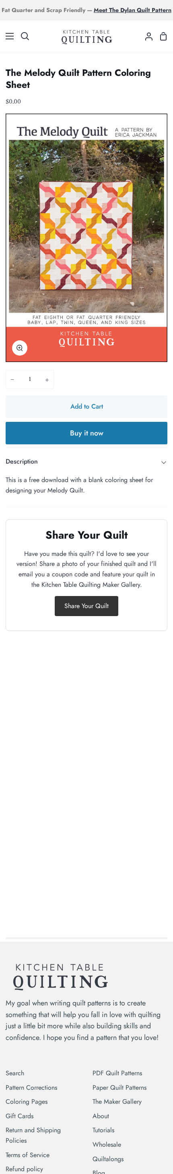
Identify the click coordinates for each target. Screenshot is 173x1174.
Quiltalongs (108, 1159)
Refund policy (24, 1169)
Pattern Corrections (31, 1087)
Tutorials (103, 1130)
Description (22, 461)
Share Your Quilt (86, 605)
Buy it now (86, 433)
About (101, 1116)
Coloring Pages (26, 1101)
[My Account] (145, 36)
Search (15, 1073)
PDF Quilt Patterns (117, 1073)
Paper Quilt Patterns (119, 1087)
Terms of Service (27, 1155)
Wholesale (107, 1144)
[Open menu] (7, 36)
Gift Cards (19, 1116)
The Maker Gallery (117, 1101)
